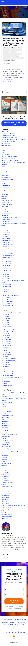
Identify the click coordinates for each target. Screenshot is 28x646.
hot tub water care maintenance (10, 371)
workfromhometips (6, 516)
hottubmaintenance (6, 385)
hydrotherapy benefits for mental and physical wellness (13, 399)
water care (4, 501)
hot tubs (3, 379)
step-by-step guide (6, 486)
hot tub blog (5, 274)
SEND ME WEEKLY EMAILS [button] (14, 601)
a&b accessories (7, 47)
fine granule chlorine (6, 240)
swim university (5, 491)
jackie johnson (5, 417)
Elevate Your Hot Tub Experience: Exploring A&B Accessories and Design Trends (13, 42)
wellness (3, 511)
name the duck (5, 431)
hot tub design (5, 297)
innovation (4, 413)
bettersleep (4, 164)
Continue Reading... (8, 82)
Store (5, 624)
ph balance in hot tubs (7, 440)
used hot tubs (5, 499)
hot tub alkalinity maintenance (9, 269)
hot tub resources (6, 345)
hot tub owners (5, 335)
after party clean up (6, 145)
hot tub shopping (6, 352)
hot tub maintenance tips (8, 330)
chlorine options (5, 189)
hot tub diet (4, 299)
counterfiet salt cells (6, 200)
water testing (5, 509)
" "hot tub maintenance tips (9, 137)
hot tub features (6, 318)
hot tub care (5, 278)
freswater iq (4, 251)
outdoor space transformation (18, 58)
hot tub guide (5, 320)
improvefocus (5, 410)
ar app (3, 152)
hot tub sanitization (6, 351)
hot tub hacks (5, 322)
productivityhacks (6, 448)
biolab (3, 166)
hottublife (4, 383)
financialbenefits (5, 238)
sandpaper (4, 465)
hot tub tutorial (5, 364)
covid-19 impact (6, 49)
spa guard (4, 478)
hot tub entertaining (6, 303)
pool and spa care (6, 446)
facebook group (13, 51)
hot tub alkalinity (6, 267)
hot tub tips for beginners (8, 358)
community (20, 47)
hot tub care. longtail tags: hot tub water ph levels (13, 281)
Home (4, 619)
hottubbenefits (5, 381)
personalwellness (5, 436)
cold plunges (4, 190)
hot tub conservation (7, 293)
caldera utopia (5, 175)
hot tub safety (5, 347)
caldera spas (4, 173)
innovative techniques (7, 415)
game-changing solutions (8, 253)
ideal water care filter (7, 408)
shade (3, 469)
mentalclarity (5, 423)
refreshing (4, 457)
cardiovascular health (7, 179)
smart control (5, 470)
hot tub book (5, 276)
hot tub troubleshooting (8, 360)
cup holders (13, 49)
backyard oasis (14, 47)
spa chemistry (5, 476)
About (15, 621)
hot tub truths (5, 362)
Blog (15, 619)
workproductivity (6, 518)
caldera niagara (5, 171)
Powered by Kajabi (14, 642)
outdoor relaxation (6, 432)
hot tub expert (5, 316)
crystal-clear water (6, 204)
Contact (22, 624)
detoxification (5, 211)
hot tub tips (4, 356)
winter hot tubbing (6, 514)
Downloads (20, 619)
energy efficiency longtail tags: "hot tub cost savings (13, 224)
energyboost (4, 229)
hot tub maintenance (7, 328)
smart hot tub (5, 472)
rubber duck (4, 461)
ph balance (4, 438)
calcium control (5, 170)
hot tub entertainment (7, 305)
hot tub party (5, 337)
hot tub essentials (6, 309)
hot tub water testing (7, 375)
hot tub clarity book (7, 290)
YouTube (16, 624)
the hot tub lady (6, 495)
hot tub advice (5, 265)
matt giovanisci (5, 421)
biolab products (5, 168)
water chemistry (5, 503)
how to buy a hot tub (7, 389)
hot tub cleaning (6, 291)
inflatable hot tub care (7, 411)
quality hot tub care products (9, 450)
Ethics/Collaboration (14, 626)
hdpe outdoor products (7, 255)
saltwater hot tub (6, 463)
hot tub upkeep (5, 366)
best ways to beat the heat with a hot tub (13, 162)
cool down (4, 196)
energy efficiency (5, 221)
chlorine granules (6, 187)
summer (3, 490)
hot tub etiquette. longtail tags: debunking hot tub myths (12, 313)
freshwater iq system (7, 244)
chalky (3, 181)
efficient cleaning (6, 219)
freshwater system (6, 248)
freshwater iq (5, 242)
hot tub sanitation (6, 349)
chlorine (3, 183)
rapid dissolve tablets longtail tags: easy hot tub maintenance (13, 452)
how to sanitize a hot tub (8, 390)
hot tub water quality (7, 373)
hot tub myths (5, 333)
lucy (2, 419)
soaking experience (6, 474)
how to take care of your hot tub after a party (12, 393)
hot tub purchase (6, 341)
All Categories (5, 131)
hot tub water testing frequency (10, 377)
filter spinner (4, 236)
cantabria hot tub (6, 177)
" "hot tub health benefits (8, 135)
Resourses (12, 622)
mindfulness (4, 427)
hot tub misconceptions (7, 331)
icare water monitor (6, 402)
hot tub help (5, 324)
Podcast (11, 621)
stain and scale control (7, 482)
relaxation (13, 60)
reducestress (4, 455)
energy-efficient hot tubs (8, 227)
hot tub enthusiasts (7, 58)
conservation (4, 194)
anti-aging (4, 151)
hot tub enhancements (7, 301)
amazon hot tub (5, 149)
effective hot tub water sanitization (11, 217)
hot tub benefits (5, 272)
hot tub (3, 259)
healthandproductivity (7, 257)
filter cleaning (5, 234)
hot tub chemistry (6, 286)
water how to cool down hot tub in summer (13, 505)
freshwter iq (4, 250)
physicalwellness (5, 442)
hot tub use (4, 368)
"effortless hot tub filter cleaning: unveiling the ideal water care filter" (13, 140)
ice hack (3, 404)
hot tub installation (6, 326)
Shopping (9, 619)
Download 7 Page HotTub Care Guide (14, 123)
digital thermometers (7, 213)
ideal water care (5, 406)
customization (19, 49)
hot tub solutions (6, 354)
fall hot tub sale (5, 232)
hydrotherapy (5, 396)
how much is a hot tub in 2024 (9, 387)
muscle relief (5, 429)
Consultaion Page (21, 622)
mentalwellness (5, 425)
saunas (3, 467)
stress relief (4, 488)
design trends (6, 51)
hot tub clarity (5, 288)
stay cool (3, 484)
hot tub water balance (7, 370)
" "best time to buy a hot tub (9, 133)
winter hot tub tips (6, 512)
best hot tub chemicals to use (9, 160)
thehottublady (5, 497)
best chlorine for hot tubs (8, 158)
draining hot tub (6, 215)
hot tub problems (6, 339)
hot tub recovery (6, 343)
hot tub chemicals (6, 284)
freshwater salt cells (6, 246)
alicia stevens (5, 147)
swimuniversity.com (6, 493)
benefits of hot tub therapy (9, 156)
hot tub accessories (6, 263)
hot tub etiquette (6, 311)
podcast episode (7, 60)
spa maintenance (5, 480)
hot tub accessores (6, 261)
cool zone (4, 198)
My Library (10, 624)
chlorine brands (5, 185)
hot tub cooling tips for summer (10, 295)
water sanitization (6, 507)
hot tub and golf (6, 270)
